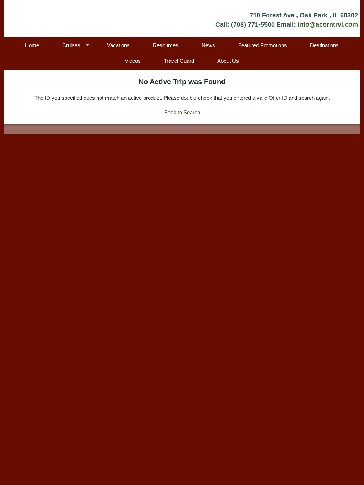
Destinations (324, 45)
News (208, 45)
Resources (165, 45)
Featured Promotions (262, 45)
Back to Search (182, 112)
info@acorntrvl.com (328, 24)
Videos (133, 61)
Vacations (118, 45)
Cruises (71, 45)
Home (32, 45)
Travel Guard (179, 61)
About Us (228, 61)
